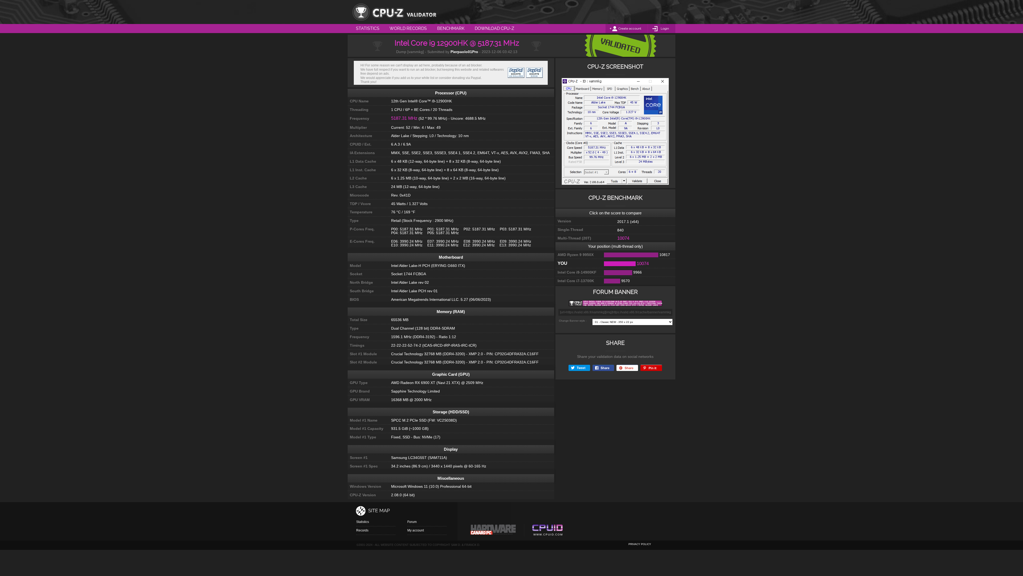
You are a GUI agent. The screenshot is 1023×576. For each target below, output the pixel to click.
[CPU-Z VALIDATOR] (394, 12)
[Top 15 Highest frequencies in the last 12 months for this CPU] (615, 133)
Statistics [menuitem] (367, 28)
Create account (629, 28)
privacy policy (639, 544)
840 (620, 230)
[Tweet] (579, 368)
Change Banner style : (573, 320)
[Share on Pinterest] (651, 368)
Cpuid (547, 531)
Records (362, 530)
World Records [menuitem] (408, 28)
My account (415, 530)
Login (665, 28)
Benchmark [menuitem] (450, 28)
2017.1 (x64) (628, 221)
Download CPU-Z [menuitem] (494, 28)
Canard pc (493, 531)
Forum (412, 522)
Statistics (362, 522)
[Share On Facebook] (603, 368)
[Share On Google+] (627, 368)
